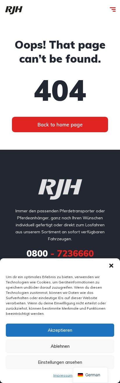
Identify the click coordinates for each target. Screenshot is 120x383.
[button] (111, 266)
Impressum (63, 375)
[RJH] (13, 10)
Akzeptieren (60, 330)
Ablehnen (60, 346)
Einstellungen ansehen (60, 362)
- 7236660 (60, 253)
